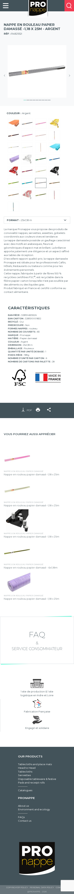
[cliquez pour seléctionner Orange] (13, 124)
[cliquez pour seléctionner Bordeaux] (27, 171)
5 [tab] (37, 99)
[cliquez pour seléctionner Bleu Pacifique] (13, 207)
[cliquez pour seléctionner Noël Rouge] (54, 136)
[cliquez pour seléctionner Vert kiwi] (13, 183)
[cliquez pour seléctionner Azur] (54, 147)
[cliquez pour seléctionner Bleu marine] (54, 159)
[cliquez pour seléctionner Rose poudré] (27, 136)
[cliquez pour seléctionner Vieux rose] (54, 195)
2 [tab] (27, 99)
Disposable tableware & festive (37, 778)
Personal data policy (42, 887)
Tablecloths (25, 771)
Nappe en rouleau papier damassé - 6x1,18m (30, 567)
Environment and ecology (34, 809)
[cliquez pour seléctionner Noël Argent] (13, 147)
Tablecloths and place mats (35, 764)
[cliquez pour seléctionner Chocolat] (13, 136)
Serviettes (24, 775)
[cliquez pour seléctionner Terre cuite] (40, 136)
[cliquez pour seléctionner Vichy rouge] (27, 195)
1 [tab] (24, 99)
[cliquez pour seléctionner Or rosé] (40, 147)
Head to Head (26, 767)
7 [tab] (43, 99)
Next (68, 75)
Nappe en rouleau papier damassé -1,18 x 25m (31, 474)
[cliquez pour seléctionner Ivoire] (40, 171)
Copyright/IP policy (17, 887)
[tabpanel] (37, 71)
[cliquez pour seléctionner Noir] (54, 171)
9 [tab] (49, 99)
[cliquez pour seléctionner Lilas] (13, 159)
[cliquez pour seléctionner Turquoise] (27, 183)
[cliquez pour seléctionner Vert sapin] (40, 159)
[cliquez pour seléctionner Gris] (27, 124)
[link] (5, 5)
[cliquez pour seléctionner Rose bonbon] (40, 124)
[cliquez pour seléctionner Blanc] (27, 159)
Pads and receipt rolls (31, 782)
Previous (6, 75)
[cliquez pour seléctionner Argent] (40, 183)
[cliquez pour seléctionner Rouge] (13, 171)
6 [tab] (40, 99)
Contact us (24, 820)
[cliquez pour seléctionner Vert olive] (40, 195)
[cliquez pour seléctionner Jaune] (54, 124)
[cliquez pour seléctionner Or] (54, 183)
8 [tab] (46, 99)
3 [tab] (30, 99)
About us (23, 805)
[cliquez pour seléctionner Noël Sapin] (27, 147)
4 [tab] (33, 99)
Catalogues (25, 790)
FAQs (21, 817)
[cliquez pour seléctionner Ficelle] (13, 195)
